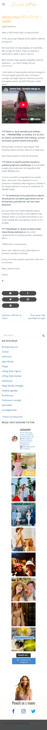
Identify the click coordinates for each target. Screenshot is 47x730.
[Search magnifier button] (43, 335)
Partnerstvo (7, 395)
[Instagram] (23, 711)
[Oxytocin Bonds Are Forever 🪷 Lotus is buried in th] (23, 639)
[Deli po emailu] (27, 299)
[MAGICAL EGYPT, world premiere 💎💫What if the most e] (23, 614)
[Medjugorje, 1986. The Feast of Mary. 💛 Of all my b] (23, 539)
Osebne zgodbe (10, 390)
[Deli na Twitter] (10, 299)
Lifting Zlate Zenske (11, 376)
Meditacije (7, 380)
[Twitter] (33, 711)
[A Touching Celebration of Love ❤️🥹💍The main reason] (23, 514)
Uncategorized (9, 410)
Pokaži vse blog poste (13, 416)
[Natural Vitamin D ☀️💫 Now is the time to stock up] (23, 464)
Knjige (5, 366)
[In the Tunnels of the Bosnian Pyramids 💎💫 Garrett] (23, 564)
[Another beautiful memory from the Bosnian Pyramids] (23, 489)
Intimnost (7, 356)
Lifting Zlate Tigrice (11, 371)
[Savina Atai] (23, 4)
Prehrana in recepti (11, 400)
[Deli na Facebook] (27, 293)
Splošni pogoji (35, 723)
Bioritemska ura (10, 346)
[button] (3, 4)
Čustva (5, 351)
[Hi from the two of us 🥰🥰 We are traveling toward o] (23, 589)
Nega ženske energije (12, 385)
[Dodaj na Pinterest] (10, 305)
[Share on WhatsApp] (10, 293)
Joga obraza (8, 361)
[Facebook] (13, 711)
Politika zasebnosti (23, 726)
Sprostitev (7, 405)
